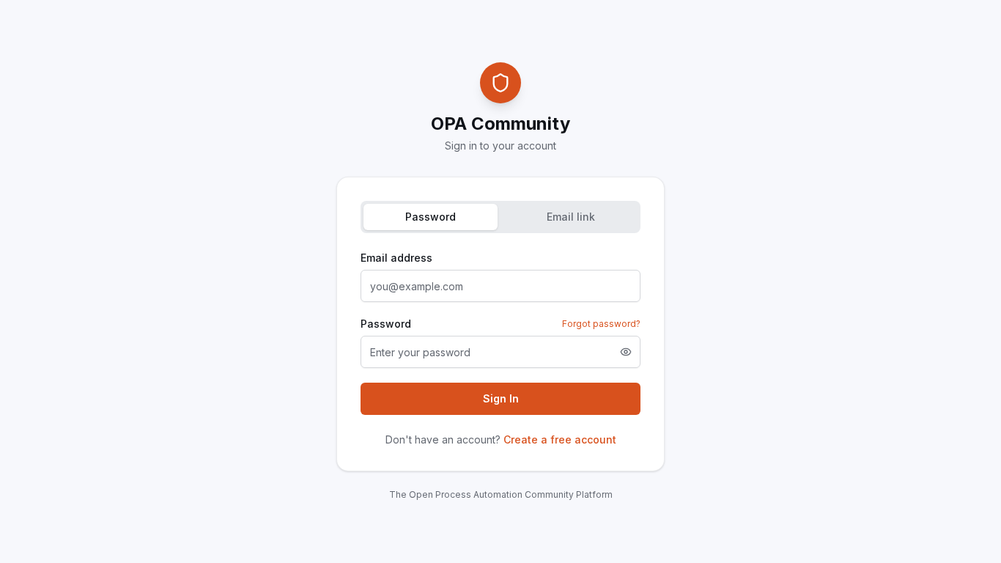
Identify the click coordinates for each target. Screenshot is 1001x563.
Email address (396, 257)
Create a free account (559, 439)
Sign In (501, 398)
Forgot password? (601, 323)
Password (430, 216)
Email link (571, 216)
